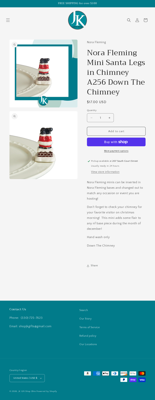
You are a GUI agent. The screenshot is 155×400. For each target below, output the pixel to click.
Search (83, 310)
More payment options (116, 151)
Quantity (92, 110)
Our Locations (88, 344)
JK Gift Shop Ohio (27, 391)
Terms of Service (89, 327)
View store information (105, 171)
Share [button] (94, 265)
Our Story (85, 318)
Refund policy (87, 335)
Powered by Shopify (46, 391)
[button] (8, 20)
